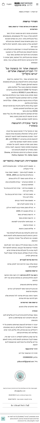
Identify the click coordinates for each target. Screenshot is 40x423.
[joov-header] (23, 4)
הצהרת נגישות (7, 388)
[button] (37, 4)
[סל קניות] (3, 4)
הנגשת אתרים (16, 71)
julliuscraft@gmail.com (25, 361)
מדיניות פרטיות (16, 388)
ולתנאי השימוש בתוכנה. (24, 119)
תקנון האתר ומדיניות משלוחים (29, 388)
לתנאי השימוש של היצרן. (18, 142)
